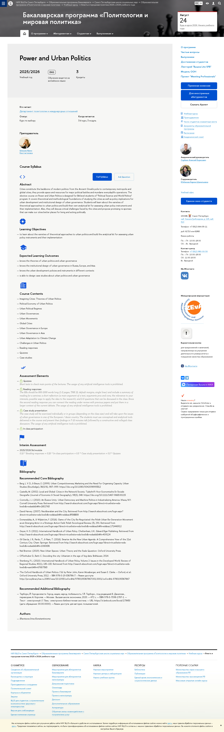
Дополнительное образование (66, 703)
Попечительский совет (21, 688)
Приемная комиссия (199, 85)
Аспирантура (57, 707)
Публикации (140, 673)
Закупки (14, 696)
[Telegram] (187, 378)
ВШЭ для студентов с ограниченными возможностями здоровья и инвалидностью (27, 703)
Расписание (189, 133)
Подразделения (18, 680)
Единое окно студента (199, 201)
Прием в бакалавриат (61, 691)
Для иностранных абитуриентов (199, 95)
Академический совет (194, 137)
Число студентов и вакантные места (200, 121)
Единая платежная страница (23, 714)
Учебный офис (187, 192)
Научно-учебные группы (104, 677)
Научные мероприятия (103, 669)
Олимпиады (57, 687)
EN (201, 3)
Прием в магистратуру (62, 695)
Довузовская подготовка (63, 683)
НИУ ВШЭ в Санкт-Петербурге (25, 653)
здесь (169, 723)
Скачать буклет (199, 104)
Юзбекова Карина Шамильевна (194, 182)
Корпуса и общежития (21, 692)
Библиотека (140, 669)
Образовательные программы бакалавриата (61, 653)
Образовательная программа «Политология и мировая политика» (156, 653)
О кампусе (17, 665)
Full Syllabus (102, 176)
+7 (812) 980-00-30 (199, 251)
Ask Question (124, 177)
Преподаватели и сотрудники (24, 684)
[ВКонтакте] (183, 378)
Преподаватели (191, 117)
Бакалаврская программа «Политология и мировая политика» (85, 18)
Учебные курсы (191, 113)
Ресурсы (140, 665)
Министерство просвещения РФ (190, 676)
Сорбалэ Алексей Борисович (193, 160)
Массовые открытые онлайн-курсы (191, 680)
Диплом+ (56, 699)
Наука (97, 665)
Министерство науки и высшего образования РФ (190, 671)
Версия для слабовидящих (22, 710)
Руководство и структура (22, 676)
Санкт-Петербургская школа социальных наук (104, 653)
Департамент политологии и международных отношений (49, 111)
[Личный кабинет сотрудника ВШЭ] (213, 3)
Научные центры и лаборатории (107, 673)
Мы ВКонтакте (191, 366)
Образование (60, 665)
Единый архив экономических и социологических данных (148, 679)
